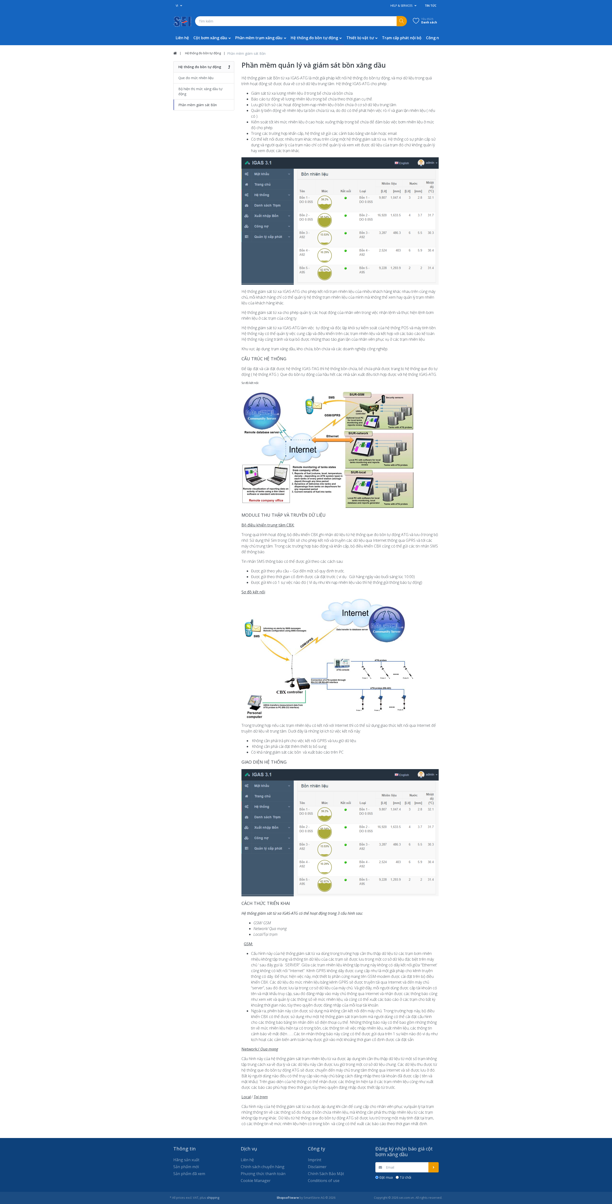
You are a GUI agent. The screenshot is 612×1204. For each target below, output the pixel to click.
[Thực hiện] (433, 1167)
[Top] (175, 53)
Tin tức (430, 6)
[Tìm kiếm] (402, 21)
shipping (213, 1198)
